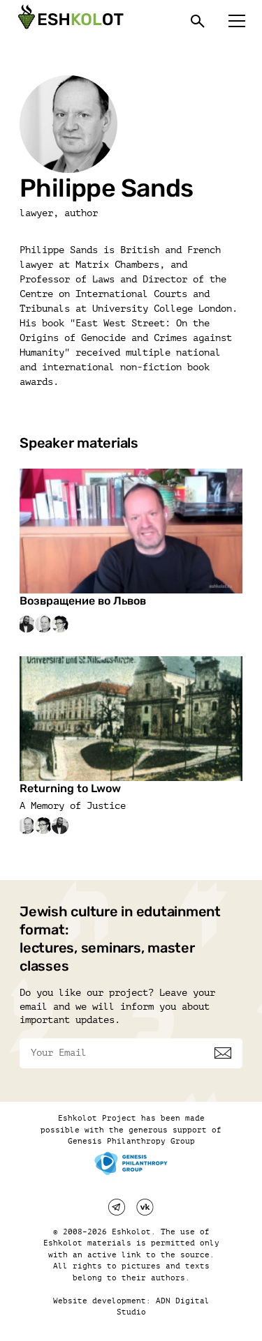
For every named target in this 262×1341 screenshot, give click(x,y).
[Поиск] (197, 21)
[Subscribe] (222, 1053)
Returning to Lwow (70, 788)
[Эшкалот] (69, 21)
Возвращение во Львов (83, 600)
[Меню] (236, 21)
